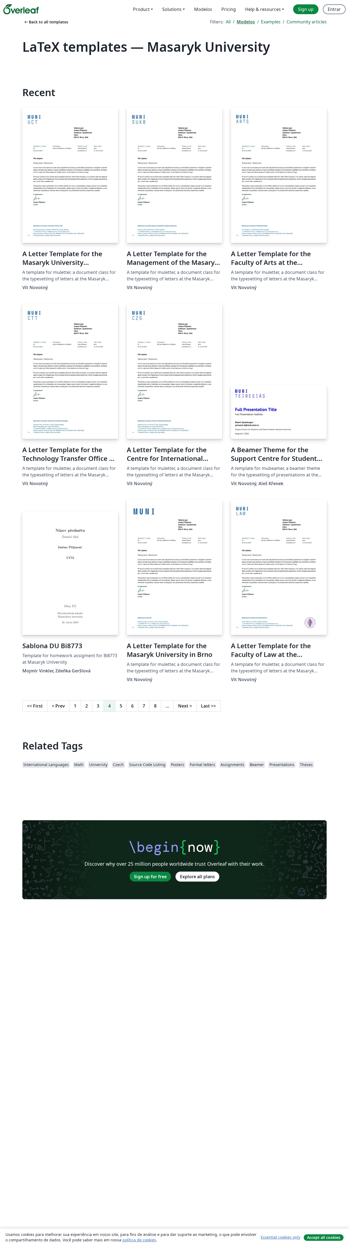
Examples (271, 22)
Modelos (246, 22)
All (228, 22)
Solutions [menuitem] (172, 9)
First (35, 706)
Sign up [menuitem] (306, 9)
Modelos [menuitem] (203, 9)
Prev (58, 706)
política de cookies (139, 1239)
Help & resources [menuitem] (263, 9)
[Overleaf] (21, 9)
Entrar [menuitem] (334, 9)
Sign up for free (150, 877)
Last (208, 706)
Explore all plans (197, 877)
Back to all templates (45, 22)
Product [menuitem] (141, 9)
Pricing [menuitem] (228, 9)
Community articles (307, 22)
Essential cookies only (280, 1237)
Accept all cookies (323, 1237)
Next (185, 706)
